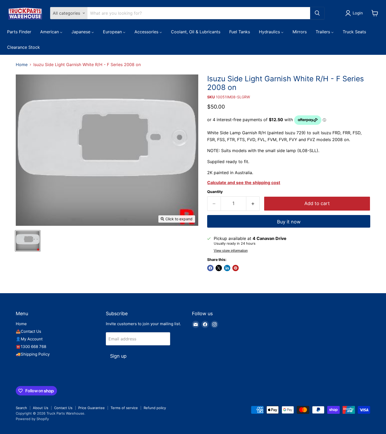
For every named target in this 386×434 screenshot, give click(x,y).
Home (22, 64)
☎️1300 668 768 (31, 346)
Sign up (118, 356)
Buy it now (289, 221)
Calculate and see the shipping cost (243, 182)
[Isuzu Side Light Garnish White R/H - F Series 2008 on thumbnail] (27, 241)
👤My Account (29, 338)
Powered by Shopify (32, 419)
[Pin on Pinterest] (235, 268)
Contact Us (63, 408)
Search (21, 408)
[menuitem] (19, 31)
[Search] (317, 13)
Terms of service (124, 408)
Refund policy (155, 408)
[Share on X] (219, 268)
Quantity (215, 192)
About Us (40, 408)
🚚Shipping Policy (33, 354)
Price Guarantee (91, 408)
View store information (231, 251)
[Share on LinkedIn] (227, 268)
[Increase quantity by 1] (253, 203)
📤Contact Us (28, 331)
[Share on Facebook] (210, 268)
